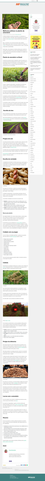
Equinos (31, 108)
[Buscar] (37, 0)
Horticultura (32, 124)
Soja (31, 163)
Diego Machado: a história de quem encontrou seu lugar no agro (35, 66)
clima (4, 45)
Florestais (31, 113)
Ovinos (31, 146)
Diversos (31, 102)
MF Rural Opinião (32, 139)
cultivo (4, 267)
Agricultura (4, 465)
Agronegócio (32, 82)
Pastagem (31, 150)
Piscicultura (32, 154)
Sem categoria (32, 159)
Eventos (31, 110)
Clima (31, 95)
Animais (31, 86)
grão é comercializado (19, 404)
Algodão (31, 84)
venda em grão (10, 38)
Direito (31, 100)
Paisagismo (32, 148)
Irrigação (31, 128)
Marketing (31, 135)
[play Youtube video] (15, 310)
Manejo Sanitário (32, 132)
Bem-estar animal (32, 91)
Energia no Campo (33, 106)
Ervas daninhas (5, 153)
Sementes (31, 161)
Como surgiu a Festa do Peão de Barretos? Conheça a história (35, 55)
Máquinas (31, 133)
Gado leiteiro (32, 119)
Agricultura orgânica (33, 80)
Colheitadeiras (32, 97)
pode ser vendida (21, 347)
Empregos (31, 104)
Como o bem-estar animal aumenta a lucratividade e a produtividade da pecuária (35, 69)
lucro (17, 400)
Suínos (31, 165)
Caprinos (31, 93)
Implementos (32, 126)
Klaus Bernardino (12, 450)
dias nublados (16, 360)
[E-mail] (9, 461)
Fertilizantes (32, 111)
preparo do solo (13, 147)
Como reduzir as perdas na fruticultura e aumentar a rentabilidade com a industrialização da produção (36, 58)
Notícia (31, 141)
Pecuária (31, 152)
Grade (31, 122)
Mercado (31, 137)
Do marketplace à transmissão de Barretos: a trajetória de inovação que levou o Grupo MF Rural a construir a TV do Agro (36, 62)
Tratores (31, 170)
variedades (16, 383)
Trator (31, 168)
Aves (31, 89)
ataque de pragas (13, 236)
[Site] (11, 461)
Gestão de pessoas (33, 121)
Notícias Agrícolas (32, 143)
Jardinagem (32, 130)
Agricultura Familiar (33, 78)
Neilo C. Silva (7, 320)
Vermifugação (32, 172)
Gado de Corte (32, 117)
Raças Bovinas (32, 157)
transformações (18, 97)
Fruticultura (32, 115)
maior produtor (19, 222)
